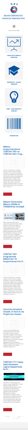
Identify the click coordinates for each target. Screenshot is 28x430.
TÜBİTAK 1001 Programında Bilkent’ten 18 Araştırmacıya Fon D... (14, 258)
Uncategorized (8, 191)
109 (14, 418)
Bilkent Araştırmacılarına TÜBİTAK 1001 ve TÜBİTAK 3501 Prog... (13, 150)
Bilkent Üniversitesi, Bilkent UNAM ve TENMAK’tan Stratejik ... (13, 205)
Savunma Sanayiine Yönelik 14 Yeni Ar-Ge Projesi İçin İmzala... (13, 311)
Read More (7, 194)
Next (17, 418)
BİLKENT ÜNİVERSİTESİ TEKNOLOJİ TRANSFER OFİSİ (13, 17)
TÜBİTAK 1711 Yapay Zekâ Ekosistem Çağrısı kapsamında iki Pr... (13, 366)
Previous (7, 416)
